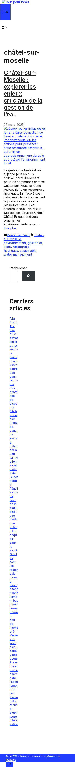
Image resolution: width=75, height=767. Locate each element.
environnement (15, 243)
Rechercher (18, 268)
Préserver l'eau (18, 235)
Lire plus (10, 228)
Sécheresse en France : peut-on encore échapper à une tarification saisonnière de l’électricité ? (14, 447)
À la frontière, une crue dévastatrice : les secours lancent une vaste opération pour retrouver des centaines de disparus (14, 363)
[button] (5, 28)
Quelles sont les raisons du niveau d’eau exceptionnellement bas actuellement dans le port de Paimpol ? (14, 592)
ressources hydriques (16, 249)
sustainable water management (20, 252)
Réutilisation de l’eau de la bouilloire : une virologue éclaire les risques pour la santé (14, 519)
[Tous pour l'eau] (15, 2)
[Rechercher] (28, 275)
